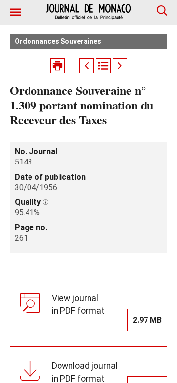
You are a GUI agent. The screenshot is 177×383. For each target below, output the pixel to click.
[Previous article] (86, 65)
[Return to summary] (103, 65)
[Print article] (57, 65)
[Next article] (120, 65)
